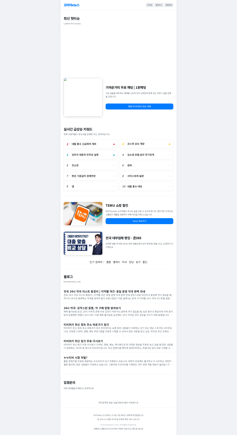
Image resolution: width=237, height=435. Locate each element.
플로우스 (159, 5)
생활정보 (169, 5)
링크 (138, 262)
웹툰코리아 (105, 428)
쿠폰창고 (97, 428)
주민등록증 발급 (106, 402)
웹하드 (116, 262)
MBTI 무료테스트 (131, 402)
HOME (149, 5)
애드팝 (134, 428)
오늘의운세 (118, 402)
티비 (124, 262)
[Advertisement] (118, 50)
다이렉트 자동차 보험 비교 (121, 428)
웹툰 (108, 262)
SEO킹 (140, 428)
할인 (145, 262)
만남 (131, 262)
